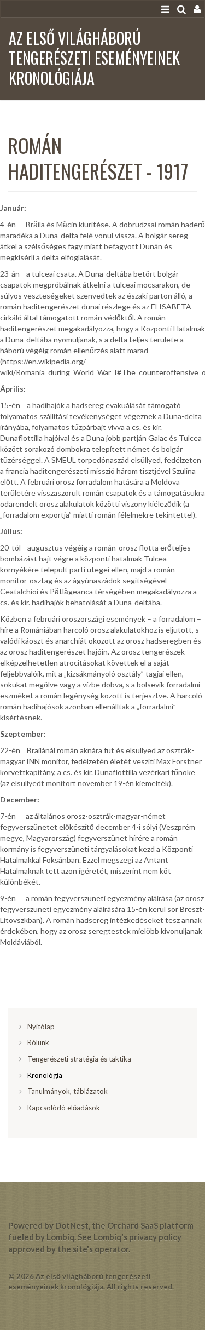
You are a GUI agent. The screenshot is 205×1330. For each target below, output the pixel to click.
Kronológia (44, 1075)
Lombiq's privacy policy (137, 1237)
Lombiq (60, 1237)
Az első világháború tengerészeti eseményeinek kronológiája (94, 58)
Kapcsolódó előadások (63, 1107)
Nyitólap (41, 1026)
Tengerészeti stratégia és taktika (79, 1058)
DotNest (72, 1225)
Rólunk (38, 1042)
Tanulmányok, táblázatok (67, 1091)
